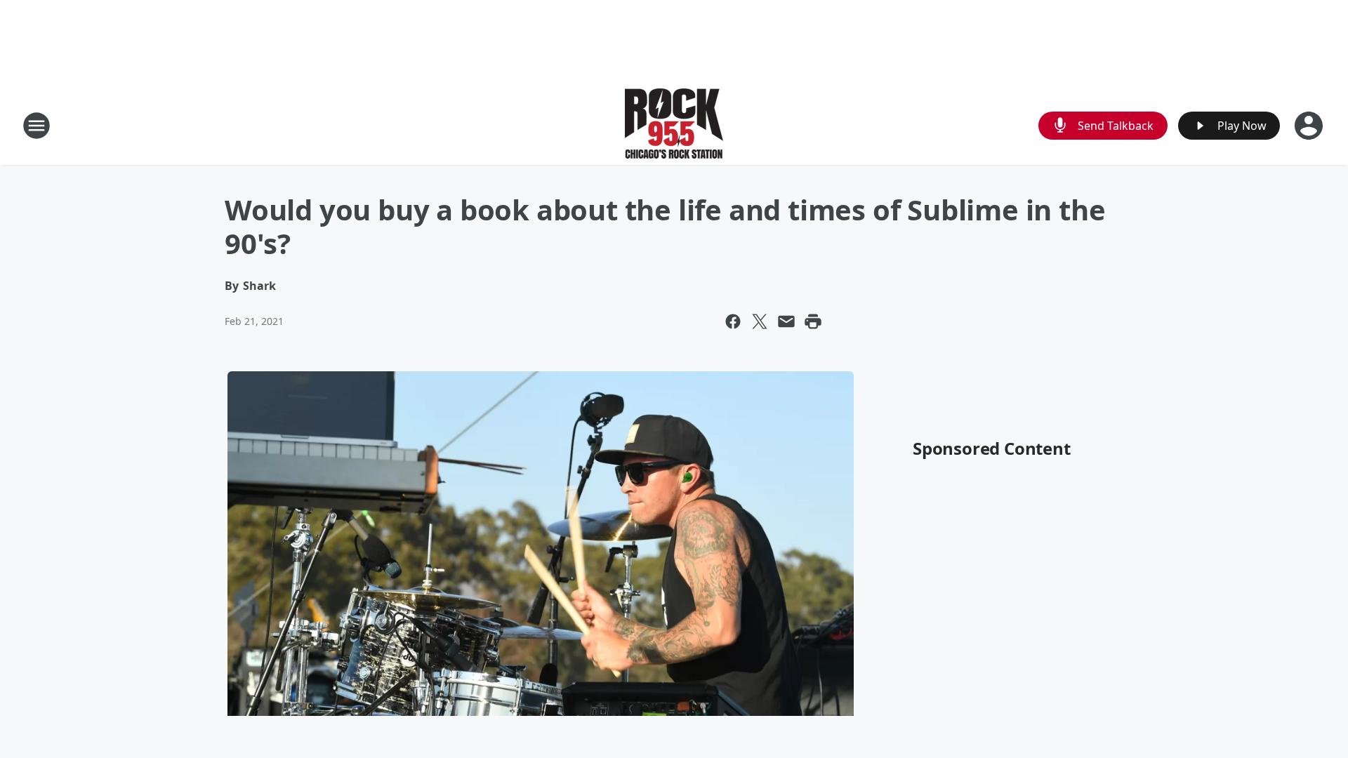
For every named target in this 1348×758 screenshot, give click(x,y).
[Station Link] (674, 125)
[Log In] (1310, 126)
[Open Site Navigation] (36, 126)
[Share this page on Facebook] (733, 321)
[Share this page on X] (759, 321)
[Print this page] (813, 321)
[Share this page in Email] (786, 321)
